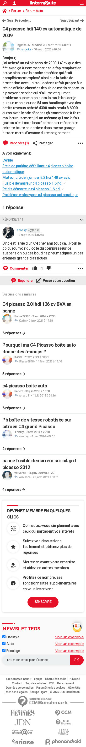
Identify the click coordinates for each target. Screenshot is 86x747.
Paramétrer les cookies (50, 687)
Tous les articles (35, 683)
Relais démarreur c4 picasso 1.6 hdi (31, 189)
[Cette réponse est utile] (35, 268)
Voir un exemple (69, 637)
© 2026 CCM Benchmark (65, 692)
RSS (51, 683)
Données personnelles (20, 687)
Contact (17, 683)
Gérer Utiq (74, 687)
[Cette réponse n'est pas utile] (49, 268)
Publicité (74, 679)
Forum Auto (34, 11)
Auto (9, 644)
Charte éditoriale (55, 679)
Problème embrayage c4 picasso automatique (40, 195)
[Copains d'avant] (22, 732)
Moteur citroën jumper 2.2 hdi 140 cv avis (36, 177)
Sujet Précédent (19, 20)
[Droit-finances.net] (63, 722)
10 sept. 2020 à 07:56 (47, 49)
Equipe (38, 679)
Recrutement (65, 683)
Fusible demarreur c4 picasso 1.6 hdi (32, 183)
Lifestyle (12, 637)
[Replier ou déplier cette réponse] (81, 219)
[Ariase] (22, 741)
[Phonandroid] (63, 742)
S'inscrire (43, 602)
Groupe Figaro (38, 692)
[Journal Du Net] (22, 722)
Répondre (24, 281)
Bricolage (12, 651)
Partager (46, 143)
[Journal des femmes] (22, 713)
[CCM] (63, 713)
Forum (16, 11)
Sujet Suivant (69, 20)
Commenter (19, 268)
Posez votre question (58, 281)
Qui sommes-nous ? (19, 679)
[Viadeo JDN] (63, 732)
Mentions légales (16, 692)
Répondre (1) (19, 143)
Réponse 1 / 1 (12, 219)
